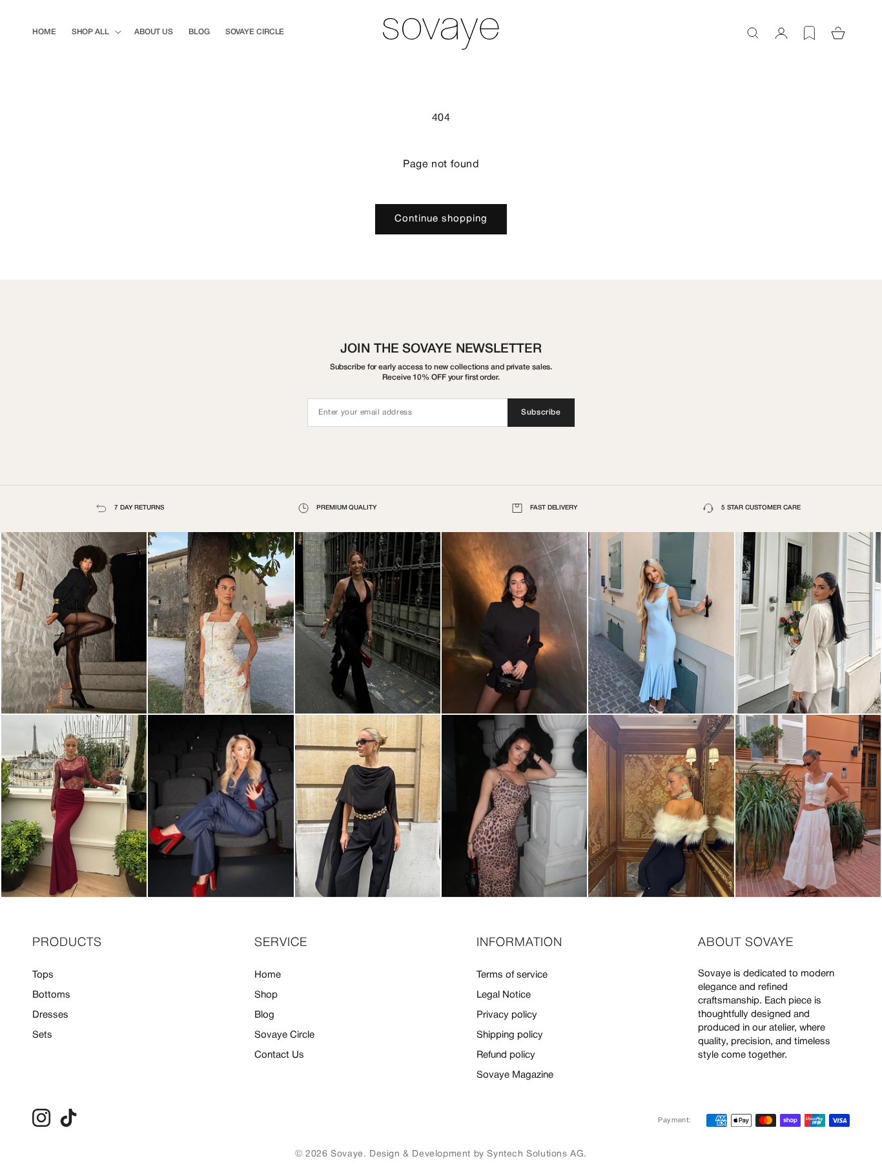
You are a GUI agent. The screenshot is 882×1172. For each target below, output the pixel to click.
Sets (42, 1035)
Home (267, 975)
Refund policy (506, 1055)
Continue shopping (441, 218)
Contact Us (279, 1055)
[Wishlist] (809, 33)
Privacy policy (507, 1015)
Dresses (50, 1015)
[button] (95, 32)
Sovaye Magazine (515, 1075)
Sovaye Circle (284, 1035)
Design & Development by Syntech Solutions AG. (478, 1154)
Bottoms (51, 995)
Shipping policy (510, 1035)
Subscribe (540, 412)
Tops (43, 975)
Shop (266, 995)
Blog (264, 1015)
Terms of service (512, 975)
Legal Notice (504, 995)
